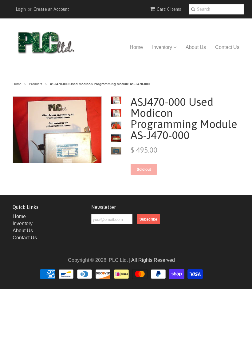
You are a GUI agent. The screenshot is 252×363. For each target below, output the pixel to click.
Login (21, 9)
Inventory (162, 47)
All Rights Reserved (153, 260)
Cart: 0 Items (169, 9)
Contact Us (227, 47)
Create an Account (51, 9)
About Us (196, 47)
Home (136, 47)
